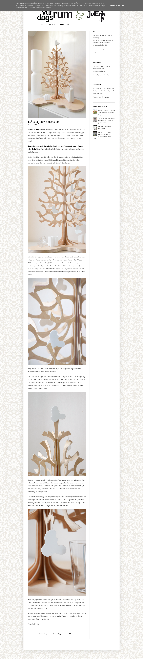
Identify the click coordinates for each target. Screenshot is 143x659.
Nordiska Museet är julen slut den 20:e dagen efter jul (51, 157)
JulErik (52, 25)
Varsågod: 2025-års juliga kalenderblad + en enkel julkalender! (106, 120)
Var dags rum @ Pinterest (101, 97)
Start (43, 25)
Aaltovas (82, 605)
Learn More (115, 5)
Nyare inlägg (43, 634)
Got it (124, 5)
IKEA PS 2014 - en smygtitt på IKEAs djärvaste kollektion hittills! (102, 135)
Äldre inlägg (57, 634)
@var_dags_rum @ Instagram (102, 75)
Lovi (50, 605)
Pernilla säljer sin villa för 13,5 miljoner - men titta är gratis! (106, 112)
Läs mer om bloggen (99, 49)
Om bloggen (64, 25)
